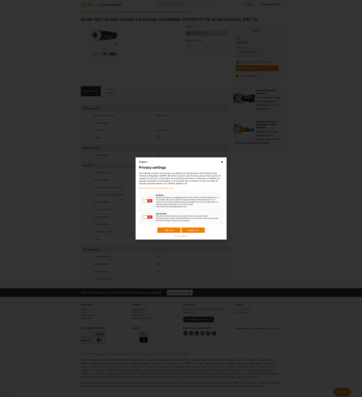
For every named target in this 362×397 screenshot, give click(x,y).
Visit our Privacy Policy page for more (156, 188)
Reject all (169, 230)
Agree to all (193, 230)
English (143, 162)
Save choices (181, 236)
